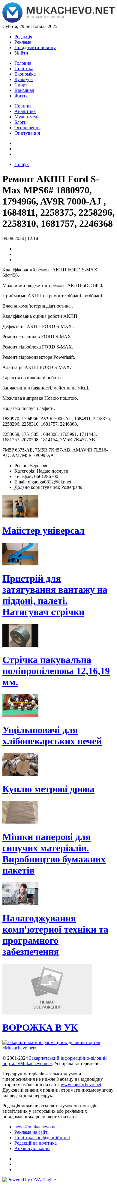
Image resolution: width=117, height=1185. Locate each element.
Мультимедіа (27, 116)
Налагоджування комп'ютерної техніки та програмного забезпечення (55, 935)
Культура (23, 79)
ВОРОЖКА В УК (40, 1027)
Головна (22, 63)
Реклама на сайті (31, 1132)
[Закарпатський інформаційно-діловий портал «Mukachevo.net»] (58, 20)
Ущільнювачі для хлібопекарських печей (52, 735)
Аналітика (25, 111)
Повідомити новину (35, 47)
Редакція (23, 36)
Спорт (20, 84)
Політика (23, 68)
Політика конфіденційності (42, 1137)
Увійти (21, 52)
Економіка (25, 74)
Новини (22, 105)
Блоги (20, 122)
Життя (21, 95)
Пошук (21, 164)
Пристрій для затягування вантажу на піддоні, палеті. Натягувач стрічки (54, 595)
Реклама (22, 42)
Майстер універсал (43, 530)
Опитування (27, 133)
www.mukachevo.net (81, 1084)
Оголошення (27, 127)
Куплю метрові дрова (48, 788)
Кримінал (24, 90)
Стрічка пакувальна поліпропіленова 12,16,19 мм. (56, 670)
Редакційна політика (35, 1143)
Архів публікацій (32, 1148)
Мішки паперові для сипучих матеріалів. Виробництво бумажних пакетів (54, 853)
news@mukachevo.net (36, 1126)
